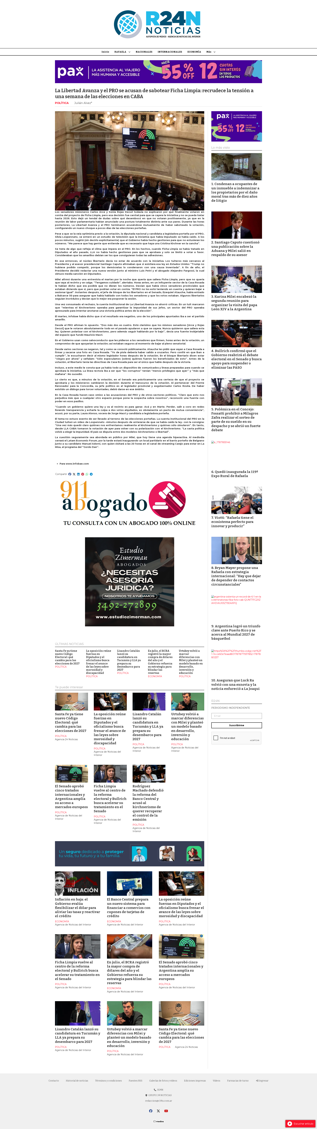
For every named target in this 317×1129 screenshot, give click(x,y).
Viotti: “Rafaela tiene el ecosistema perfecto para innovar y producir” (232, 522)
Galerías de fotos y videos (163, 1080)
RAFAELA (120, 51)
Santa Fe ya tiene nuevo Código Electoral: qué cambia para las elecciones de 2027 (67, 657)
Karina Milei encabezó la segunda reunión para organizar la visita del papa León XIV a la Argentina (234, 303)
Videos (216, 1080)
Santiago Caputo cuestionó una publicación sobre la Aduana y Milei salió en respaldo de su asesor (235, 248)
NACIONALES (144, 51)
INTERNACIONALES (170, 51)
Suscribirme (236, 725)
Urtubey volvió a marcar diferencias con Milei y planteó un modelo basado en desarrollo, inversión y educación (191, 662)
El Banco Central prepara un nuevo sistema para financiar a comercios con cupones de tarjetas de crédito (128, 907)
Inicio (105, 51)
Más (208, 51)
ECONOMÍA (194, 51)
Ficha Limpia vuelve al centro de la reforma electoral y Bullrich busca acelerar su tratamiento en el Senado (110, 798)
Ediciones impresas (195, 1080)
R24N (215, 701)
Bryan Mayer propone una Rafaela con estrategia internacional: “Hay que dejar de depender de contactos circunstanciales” (236, 576)
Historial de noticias (77, 1080)
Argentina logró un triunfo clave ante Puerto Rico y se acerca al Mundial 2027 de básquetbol (235, 632)
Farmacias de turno (238, 1080)
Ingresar (263, 1080)
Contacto (54, 1080)
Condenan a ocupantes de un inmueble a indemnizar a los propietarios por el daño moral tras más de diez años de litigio (235, 192)
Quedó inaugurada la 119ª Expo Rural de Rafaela (234, 474)
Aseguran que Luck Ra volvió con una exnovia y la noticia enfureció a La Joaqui (235, 684)
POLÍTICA (62, 103)
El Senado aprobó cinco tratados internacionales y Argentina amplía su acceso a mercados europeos (71, 796)
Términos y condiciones (108, 1080)
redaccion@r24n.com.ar (158, 1100)
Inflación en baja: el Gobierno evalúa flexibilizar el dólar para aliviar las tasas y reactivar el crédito (77, 907)
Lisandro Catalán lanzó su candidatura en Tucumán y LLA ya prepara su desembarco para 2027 (129, 660)
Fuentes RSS (135, 1080)
